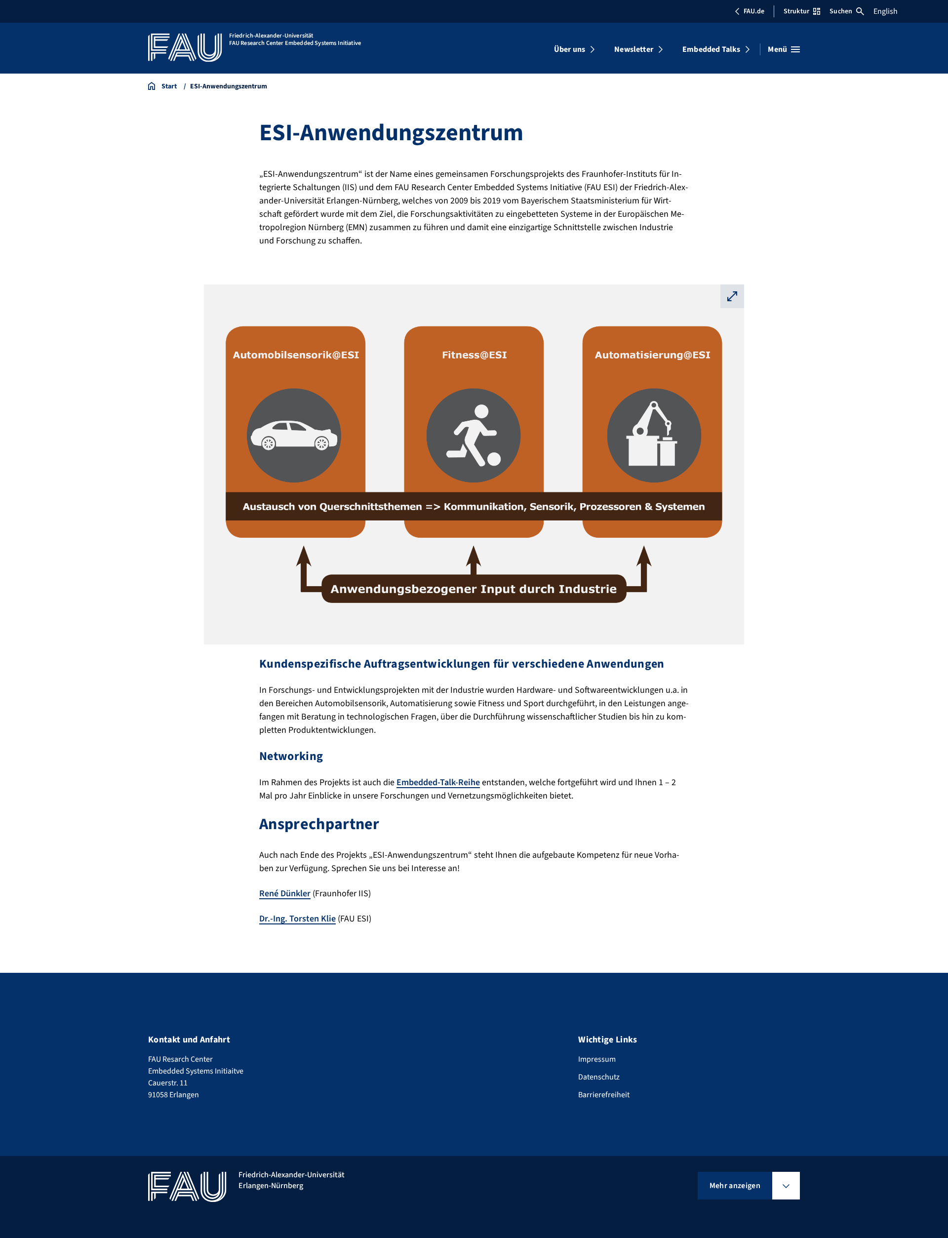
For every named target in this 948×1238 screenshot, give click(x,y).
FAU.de (754, 11)
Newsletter (633, 49)
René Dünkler (285, 893)
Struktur (796, 11)
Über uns (569, 49)
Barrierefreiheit (604, 1094)
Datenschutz (599, 1077)
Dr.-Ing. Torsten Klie (297, 919)
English (885, 11)
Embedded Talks (711, 49)
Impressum (597, 1059)
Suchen (841, 11)
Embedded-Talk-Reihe (438, 782)
